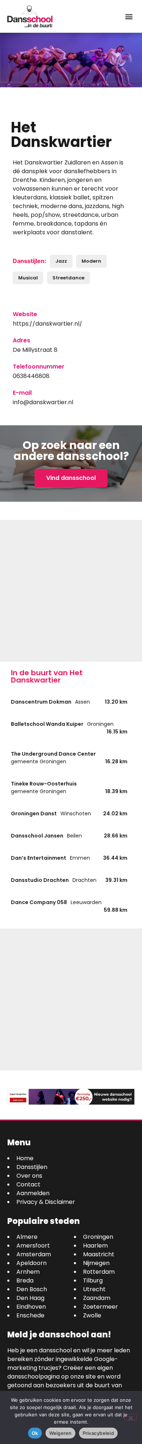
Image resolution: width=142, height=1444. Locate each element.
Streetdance (68, 277)
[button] (129, 17)
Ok (35, 1433)
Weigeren (60, 1433)
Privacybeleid (98, 1433)
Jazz (61, 261)
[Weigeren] (130, 1417)
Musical (28, 277)
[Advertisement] (71, 591)
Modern (91, 261)
